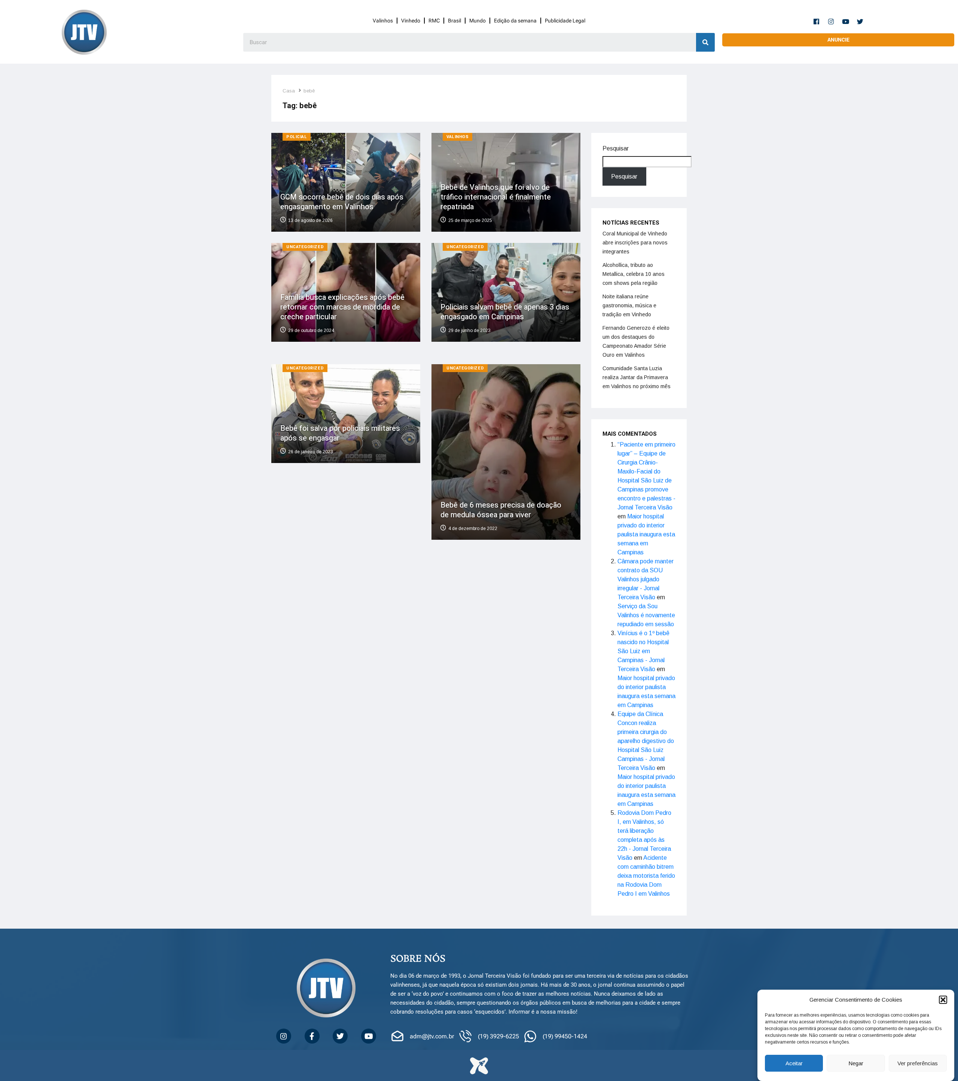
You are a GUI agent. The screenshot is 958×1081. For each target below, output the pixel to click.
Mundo (477, 21)
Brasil (454, 21)
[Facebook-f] (816, 21)
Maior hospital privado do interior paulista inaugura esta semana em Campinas (646, 534)
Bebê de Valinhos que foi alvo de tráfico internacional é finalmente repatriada (495, 197)
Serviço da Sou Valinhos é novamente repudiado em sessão (646, 615)
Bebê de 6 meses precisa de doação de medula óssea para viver (500, 510)
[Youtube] (845, 21)
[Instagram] (831, 21)
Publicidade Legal (565, 21)
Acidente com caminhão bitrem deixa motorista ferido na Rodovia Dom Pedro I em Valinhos (646, 876)
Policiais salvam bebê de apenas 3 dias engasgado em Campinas (504, 311)
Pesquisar (615, 148)
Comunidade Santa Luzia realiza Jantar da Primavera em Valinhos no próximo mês (636, 377)
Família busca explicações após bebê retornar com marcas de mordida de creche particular (342, 307)
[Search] (705, 42)
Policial (296, 137)
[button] (943, 1000)
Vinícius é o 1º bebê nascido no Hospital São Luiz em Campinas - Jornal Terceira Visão (643, 651)
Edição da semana (515, 21)
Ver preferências (917, 1063)
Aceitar (794, 1063)
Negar (855, 1063)
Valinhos (383, 21)
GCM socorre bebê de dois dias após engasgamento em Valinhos (341, 202)
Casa (289, 91)
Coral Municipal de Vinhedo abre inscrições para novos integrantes (635, 243)
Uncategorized (305, 247)
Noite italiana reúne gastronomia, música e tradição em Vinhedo (629, 305)
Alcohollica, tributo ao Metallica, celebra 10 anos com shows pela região (633, 274)
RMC (434, 21)
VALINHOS (457, 137)
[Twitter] (860, 21)
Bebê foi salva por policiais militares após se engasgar (340, 433)
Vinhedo (410, 21)
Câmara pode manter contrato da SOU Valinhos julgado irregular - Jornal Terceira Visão (645, 579)
